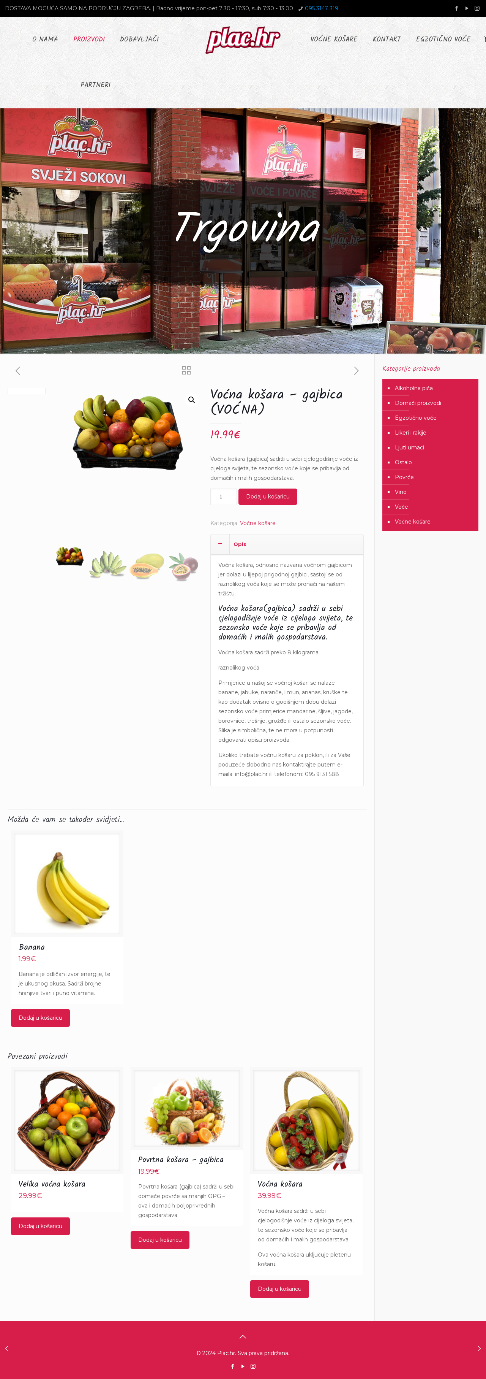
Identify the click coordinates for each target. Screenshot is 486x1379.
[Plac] (243, 40)
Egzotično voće (416, 417)
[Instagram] (477, 8)
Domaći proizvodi (418, 403)
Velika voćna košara (52, 1184)
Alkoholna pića (414, 388)
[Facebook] (457, 8)
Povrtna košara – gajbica (181, 1160)
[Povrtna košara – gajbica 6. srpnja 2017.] (6, 1348)
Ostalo (403, 462)
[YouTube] (467, 8)
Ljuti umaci (409, 447)
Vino (401, 492)
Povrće (404, 477)
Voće (401, 506)
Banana (32, 947)
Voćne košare (258, 523)
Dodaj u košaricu (268, 496)
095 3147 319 (321, 8)
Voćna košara (280, 1184)
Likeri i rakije (410, 432)
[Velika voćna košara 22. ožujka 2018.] (479, 1348)
